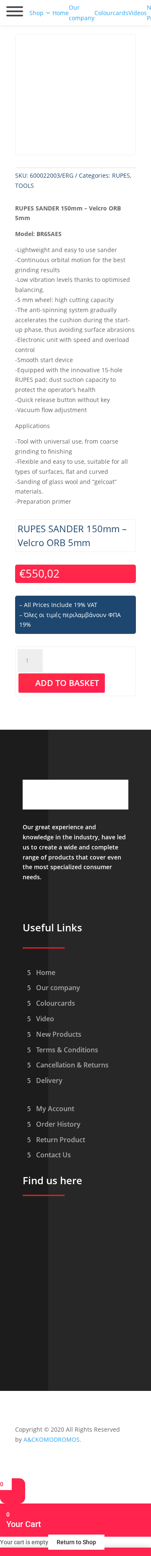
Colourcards (55, 1003)
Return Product (60, 1139)
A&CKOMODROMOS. (52, 1439)
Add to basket (67, 683)
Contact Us (53, 1154)
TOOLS (24, 185)
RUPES (121, 175)
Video (45, 1018)
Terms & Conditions (67, 1049)
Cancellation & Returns (72, 1065)
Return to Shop (76, 1542)
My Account (55, 1108)
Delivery (49, 1080)
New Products (58, 1034)
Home (45, 972)
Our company (58, 987)
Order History (58, 1124)
